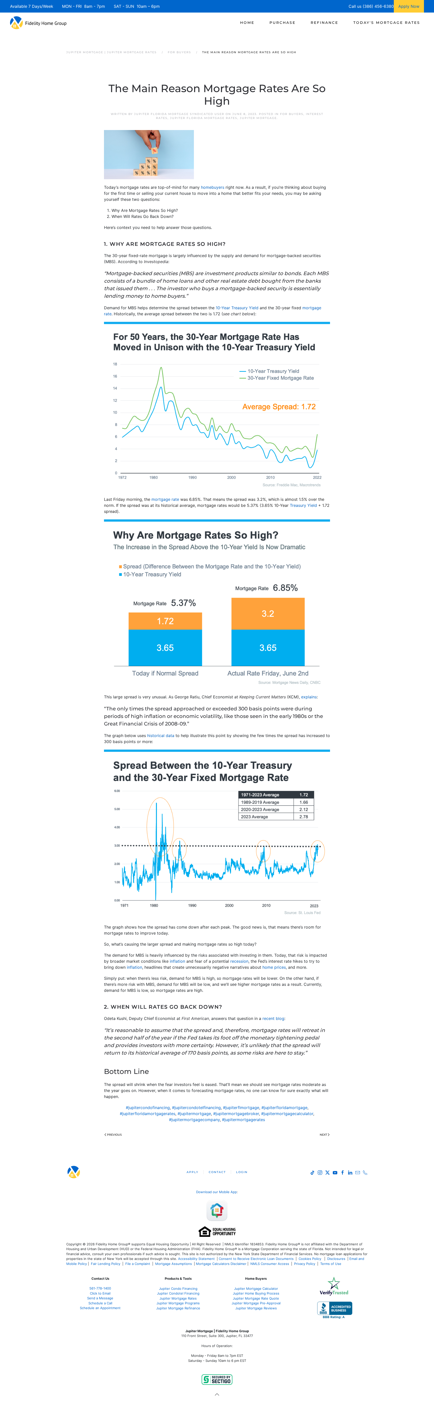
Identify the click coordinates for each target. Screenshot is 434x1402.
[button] (217, 1394)
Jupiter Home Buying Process (256, 1293)
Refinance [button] (324, 22)
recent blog (273, 1018)
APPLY (192, 1172)
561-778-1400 (100, 1288)
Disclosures (336, 1259)
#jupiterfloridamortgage (284, 1107)
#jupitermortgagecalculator (287, 1113)
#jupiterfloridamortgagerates (147, 1113)
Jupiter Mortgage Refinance (178, 1308)
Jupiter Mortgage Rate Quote (256, 1298)
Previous (114, 1134)
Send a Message (100, 1298)
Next (323, 1134)
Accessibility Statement (196, 1259)
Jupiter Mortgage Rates (178, 1298)
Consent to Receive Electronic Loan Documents (256, 1259)
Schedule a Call (100, 1303)
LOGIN (242, 1172)
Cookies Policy (310, 1259)
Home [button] (247, 22)
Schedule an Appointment (100, 1308)
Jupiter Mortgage (258, 118)
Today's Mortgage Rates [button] (386, 22)
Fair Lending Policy (105, 1264)
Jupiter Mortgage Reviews (256, 1308)
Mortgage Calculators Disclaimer (221, 1264)
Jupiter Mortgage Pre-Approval (256, 1303)
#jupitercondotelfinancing (196, 1107)
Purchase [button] (282, 22)
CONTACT (217, 1172)
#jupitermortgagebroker (236, 1113)
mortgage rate (165, 499)
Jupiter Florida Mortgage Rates (203, 118)
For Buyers (291, 114)
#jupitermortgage (194, 1113)
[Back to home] (38, 23)
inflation (177, 961)
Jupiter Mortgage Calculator (256, 1289)
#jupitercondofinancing (148, 1107)
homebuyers (212, 187)
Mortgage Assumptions (173, 1264)
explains (309, 696)
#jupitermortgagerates (243, 1119)
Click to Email (100, 1293)
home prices (274, 967)
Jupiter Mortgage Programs (178, 1303)
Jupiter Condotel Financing (178, 1293)
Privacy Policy (304, 1264)
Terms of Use (331, 1264)
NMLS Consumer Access (269, 1264)
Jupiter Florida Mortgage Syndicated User (179, 114)
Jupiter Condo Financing (178, 1289)
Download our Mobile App (216, 1192)
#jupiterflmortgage (241, 1107)
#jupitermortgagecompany (194, 1119)
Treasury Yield (303, 505)
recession (239, 961)
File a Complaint (138, 1264)
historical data (160, 735)
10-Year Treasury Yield (237, 307)
